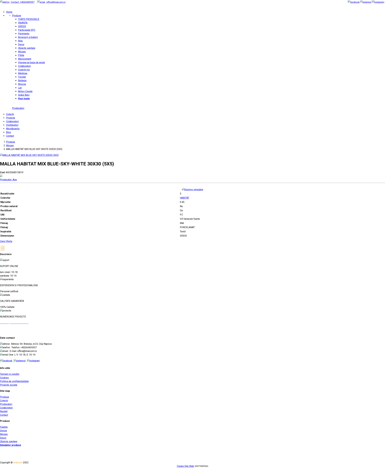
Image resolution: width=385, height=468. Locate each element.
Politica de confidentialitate (14, 381)
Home (9, 12)
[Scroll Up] (6, 260)
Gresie (3, 430)
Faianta (4, 427)
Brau (20, 40)
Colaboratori (24, 66)
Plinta (21, 55)
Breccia (22, 84)
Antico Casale (25, 91)
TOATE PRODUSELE (28, 19)
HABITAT (184, 197)
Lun (20, 87)
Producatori (18, 108)
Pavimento (23, 33)
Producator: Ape (8, 179)
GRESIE (22, 26)
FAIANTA (22, 22)
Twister (22, 76)
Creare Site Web (185, 466)
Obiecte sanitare (26, 48)
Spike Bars (23, 95)
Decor (21, 44)
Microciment (24, 58)
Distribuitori (12, 125)
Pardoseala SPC (26, 30)
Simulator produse (10, 445)
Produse (16, 15)
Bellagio (22, 80)
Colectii (10, 114)
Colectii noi (24, 69)
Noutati (4, 411)
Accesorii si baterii (28, 37)
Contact (10, 135)
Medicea (22, 73)
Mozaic (22, 51)
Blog (8, 132)
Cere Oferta (6, 241)
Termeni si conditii (9, 374)
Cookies (4, 377)
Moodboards (13, 128)
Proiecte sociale (8, 384)
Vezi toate (24, 98)
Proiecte (10, 117)
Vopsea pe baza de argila (31, 62)
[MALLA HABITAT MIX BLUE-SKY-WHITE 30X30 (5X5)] (29, 155)
